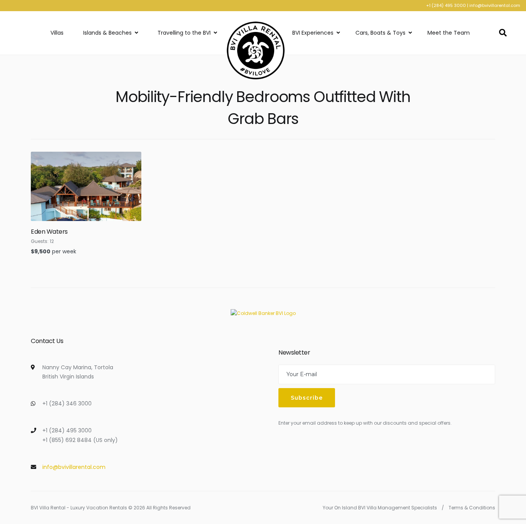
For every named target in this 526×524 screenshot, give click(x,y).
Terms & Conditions (472, 507)
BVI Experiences (312, 33)
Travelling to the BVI (184, 33)
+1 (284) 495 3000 (446, 5)
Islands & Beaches (107, 33)
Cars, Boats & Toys (380, 33)
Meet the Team (448, 33)
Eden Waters (49, 231)
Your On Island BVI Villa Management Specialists (380, 507)
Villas (57, 33)
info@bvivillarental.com (494, 5)
